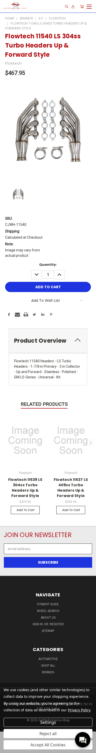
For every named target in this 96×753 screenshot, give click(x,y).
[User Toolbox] (73, 6)
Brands (48, 672)
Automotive (48, 659)
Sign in (38, 624)
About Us (48, 617)
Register (57, 624)
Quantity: (48, 264)
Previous (6, 442)
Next (90, 442)
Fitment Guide (48, 604)
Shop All (48, 665)
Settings (48, 722)
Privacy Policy (79, 710)
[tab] (48, 340)
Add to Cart (25, 510)
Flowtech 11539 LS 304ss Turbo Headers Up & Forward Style (25, 487)
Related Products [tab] (44, 404)
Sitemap (48, 631)
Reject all (48, 733)
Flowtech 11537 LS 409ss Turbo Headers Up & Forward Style (71, 487)
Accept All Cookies (48, 745)
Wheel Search (48, 611)
